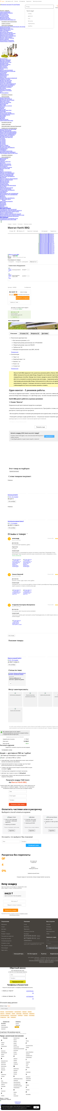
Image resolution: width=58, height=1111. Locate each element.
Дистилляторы (4, 14)
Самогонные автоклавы (6, 120)
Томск (27, 1063)
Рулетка (43, 954)
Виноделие (3, 177)
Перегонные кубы (5, 26)
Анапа (2, 1044)
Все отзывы (11, 635)
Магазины (4, 924)
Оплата (16, 1)
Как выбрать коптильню (7, 94)
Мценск (15, 1074)
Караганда (3, 1025)
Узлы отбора (3, 30)
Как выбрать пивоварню (7, 155)
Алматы (18, 1021)
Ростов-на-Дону (29, 1045)
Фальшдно (10, 32)
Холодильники (9, 34)
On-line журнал (32, 954)
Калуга (15, 1039)
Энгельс (27, 1089)
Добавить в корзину (22, 298)
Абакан (2, 1042)
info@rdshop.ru (28, 940)
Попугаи (11, 38)
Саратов (27, 1053)
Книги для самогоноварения (8, 83)
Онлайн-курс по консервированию (9, 128)
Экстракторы (11, 33)
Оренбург (20, 1015)
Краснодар (18, 1013)
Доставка (3, 929)
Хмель (1, 169)
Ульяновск (28, 1072)
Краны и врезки (4, 39)
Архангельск (4, 1046)
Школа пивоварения (6, 157)
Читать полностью (16, 555)
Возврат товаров (5, 933)
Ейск (2, 1081)
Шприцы (2, 107)
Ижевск (29, 1011)
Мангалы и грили (4, 101)
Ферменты (3, 197)
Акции (4, 200)
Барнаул (24, 1011)
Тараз (2, 1)
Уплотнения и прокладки (7, 40)
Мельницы (3, 159)
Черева (2, 108)
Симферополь (29, 1055)
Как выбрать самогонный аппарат (9, 21)
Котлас (15, 1052)
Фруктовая (3, 104)
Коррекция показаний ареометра (9, 216)
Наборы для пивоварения (7, 173)
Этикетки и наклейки (5, 82)
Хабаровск (13, 1017)
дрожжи (30, 16)
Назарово (16, 1080)
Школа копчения (5, 96)
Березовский (4, 1052)
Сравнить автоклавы (6, 124)
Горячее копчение (14, 471)
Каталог (14, 224)
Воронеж (3, 1069)
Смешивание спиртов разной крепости (11, 210)
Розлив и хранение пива (7, 174)
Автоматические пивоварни (7, 152)
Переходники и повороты (7, 41)
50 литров (2, 144)
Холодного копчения (6, 90)
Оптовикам (22, 1)
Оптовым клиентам (29, 931)
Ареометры (3, 73)
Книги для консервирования (8, 134)
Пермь (27, 1040)
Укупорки (2, 162)
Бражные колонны (5, 28)
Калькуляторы (4, 207)
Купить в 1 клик (14, 302)
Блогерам (26, 933)
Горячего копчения (5, 89)
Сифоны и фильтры (5, 161)
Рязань (27, 1047)
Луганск (15, 1062)
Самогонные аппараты (6, 13)
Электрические (4, 119)
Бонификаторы (4, 63)
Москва (2, 1011)
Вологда (3, 1068)
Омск (15, 1094)
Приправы (3, 111)
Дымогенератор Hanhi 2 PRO (15, 276)
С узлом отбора (4, 16)
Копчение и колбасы (5, 87)
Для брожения (4, 65)
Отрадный (16, 1095)
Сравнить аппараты (6, 23)
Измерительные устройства (7, 71)
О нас (25, 924)
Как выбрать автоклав (6, 122)
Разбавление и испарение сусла (9, 218)
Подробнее (14, 317)
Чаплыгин (28, 1076)
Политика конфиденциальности (36, 960)
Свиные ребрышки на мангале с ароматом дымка (16, 678)
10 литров (2, 139)
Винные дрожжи (4, 181)
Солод (1, 170)
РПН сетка (3, 31)
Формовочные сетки (5, 110)
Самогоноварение (5, 12)
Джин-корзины (4, 33)
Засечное (3, 1091)
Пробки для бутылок (5, 81)
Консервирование (5, 115)
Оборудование (4, 158)
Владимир (3, 1062)
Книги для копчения (5, 112)
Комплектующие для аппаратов (19, 26)
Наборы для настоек (5, 62)
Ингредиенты (3, 58)
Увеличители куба (5, 29)
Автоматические (4, 17)
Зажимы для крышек (5, 130)
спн (29, 18)
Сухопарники (12, 36)
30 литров (2, 143)
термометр (31, 23)
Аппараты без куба (5, 18)
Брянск (2, 1056)
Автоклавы (3, 116)
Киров (13, 1013)
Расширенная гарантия (7, 936)
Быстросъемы (4, 37)
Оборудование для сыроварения (9, 193)
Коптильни (3, 88)
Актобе (17, 1023)
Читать (10, 684)
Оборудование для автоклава (8, 129)
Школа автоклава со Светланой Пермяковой (11, 126)
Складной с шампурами (22, 261)
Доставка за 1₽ (9, 1)
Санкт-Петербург (9, 1011)
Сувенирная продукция (6, 86)
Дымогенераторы (5, 98)
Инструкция (44, 231)
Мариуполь (16, 1068)
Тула (27, 1065)
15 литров (2, 140)
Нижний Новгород (5, 1015)
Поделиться (53, 231)
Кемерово (8, 1013)
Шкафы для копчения (6, 99)
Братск (2, 1054)
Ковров (15, 1045)
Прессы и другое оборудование (9, 178)
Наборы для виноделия (6, 187)
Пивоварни (3, 150)
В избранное (28, 287)
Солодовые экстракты (6, 167)
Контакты (26, 926)
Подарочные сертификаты (7, 85)
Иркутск (2, 1013)
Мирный (15, 1070)
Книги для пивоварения (6, 175)
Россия (5, 1038)
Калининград (16, 1038)
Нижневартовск (17, 1084)
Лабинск (15, 1058)
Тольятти (28, 1062)
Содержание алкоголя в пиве (8, 219)
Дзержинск (3, 1074)
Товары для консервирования (8, 132)
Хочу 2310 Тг (49, 436)
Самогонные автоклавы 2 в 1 (8, 19)
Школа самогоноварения (7, 25)
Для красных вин (4, 182)
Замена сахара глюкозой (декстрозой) (10, 214)
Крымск (15, 1054)
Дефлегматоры (4, 36)
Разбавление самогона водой (8, 209)
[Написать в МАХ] (1, 222)
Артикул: (12, 287)
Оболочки (3, 109)
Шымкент (3, 1028)
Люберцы (16, 1064)
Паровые (2, 117)
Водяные (2, 118)
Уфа (8, 1017)
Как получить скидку (6, 945)
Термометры (3, 76)
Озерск (15, 1092)
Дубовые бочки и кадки (6, 136)
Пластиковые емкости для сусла (9, 153)
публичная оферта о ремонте (46, 962)
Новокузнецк (13, 1015)
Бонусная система (6, 938)
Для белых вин (4, 183)
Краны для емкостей (5, 165)
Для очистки (3, 66)
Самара (26, 1015)
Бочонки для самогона (6, 137)
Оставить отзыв (5, 943)
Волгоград (3, 1064)
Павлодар (18, 1025)
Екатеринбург (18, 1011)
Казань (2, 1095)
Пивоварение (4, 148)
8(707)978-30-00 (30, 936)
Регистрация (4, 948)
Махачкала (25, 1013)
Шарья (27, 1085)
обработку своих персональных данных (18, 914)
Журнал (2, 206)
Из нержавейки (4, 93)
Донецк (3, 1076)
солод (29, 13)
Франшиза (26, 929)
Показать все (14, 352)
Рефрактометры (4, 74)
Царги (9, 30)
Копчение (20, 224)
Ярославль (28, 1094)
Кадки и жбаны (4, 145)
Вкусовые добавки (5, 61)
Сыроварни (3, 192)
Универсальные (4, 184)
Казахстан (6, 1021)
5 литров (2, 138)
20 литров (2, 142)
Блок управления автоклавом (8, 131)
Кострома (16, 1050)
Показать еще (40, 427)
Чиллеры (2, 160)
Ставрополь (3, 1017)
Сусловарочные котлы (6, 151)
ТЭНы (11, 29)
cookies (11, 1106)
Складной (11, 261)
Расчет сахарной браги (6, 212)
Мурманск (31, 1013)
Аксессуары (3, 77)
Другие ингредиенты (5, 172)
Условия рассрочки (6, 940)
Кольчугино (16, 1046)
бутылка (30, 21)
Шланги (10, 37)
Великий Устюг (4, 1060)
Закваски (2, 195)
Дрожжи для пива (5, 168)
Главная (10, 224)
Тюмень (27, 1067)
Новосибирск (17, 1087)
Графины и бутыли (5, 79)
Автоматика (3, 32)
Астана (3, 1023)
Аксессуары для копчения (7, 100)
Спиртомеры (3, 72)
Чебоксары (28, 1078)
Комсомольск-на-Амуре (19, 1048)
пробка (30, 26)
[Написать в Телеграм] (1, 221)
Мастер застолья (37, 1)
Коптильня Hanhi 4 (16, 269)
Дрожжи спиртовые (5, 60)
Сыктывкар (31, 1015)
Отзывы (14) (24, 333)
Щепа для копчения (5, 102)
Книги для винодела (5, 189)
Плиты (2, 69)
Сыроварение (4, 191)
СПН (7, 31)
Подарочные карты (5, 199)
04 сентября (12, 501)
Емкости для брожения (6, 70)
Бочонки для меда (5, 146)
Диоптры (2, 34)
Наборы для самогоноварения (8, 78)
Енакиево (3, 1086)
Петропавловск (4, 1027)
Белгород (3, 1050)
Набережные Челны (18, 1078)
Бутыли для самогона (6, 80)
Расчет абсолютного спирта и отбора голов (12, 215)
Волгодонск (3, 1066)
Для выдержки (4, 68)
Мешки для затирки (5, 164)
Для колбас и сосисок (6, 105)
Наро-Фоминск (17, 1082)
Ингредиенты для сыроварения (8, 194)
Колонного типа (4, 15)
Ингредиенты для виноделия (8, 185)
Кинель (15, 1041)
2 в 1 (1, 91)
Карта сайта (4, 950)
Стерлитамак (29, 1057)
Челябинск (28, 1080)
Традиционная (4, 103)
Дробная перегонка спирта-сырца (9, 211)
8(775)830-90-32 (30, 938)
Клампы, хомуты (4, 38)
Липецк (15, 1060)
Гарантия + (29, 1)
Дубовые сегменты (5, 64)
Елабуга (3, 1084)
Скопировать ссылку (7, 750)
